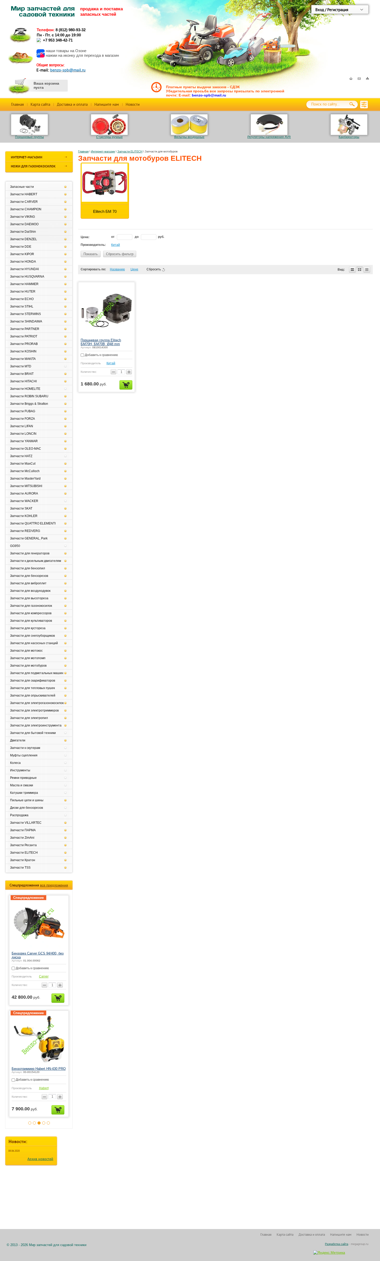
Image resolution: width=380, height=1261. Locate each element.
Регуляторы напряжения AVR (269, 137)
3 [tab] (39, 1126)
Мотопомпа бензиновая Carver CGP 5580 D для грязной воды (35, 955)
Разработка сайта (336, 1244)
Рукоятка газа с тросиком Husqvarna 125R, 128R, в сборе (36, 1070)
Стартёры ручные (109, 137)
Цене (134, 269)
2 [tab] (34, 1126)
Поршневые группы (29, 137)
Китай (115, 245)
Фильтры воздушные (189, 137)
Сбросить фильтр (119, 254)
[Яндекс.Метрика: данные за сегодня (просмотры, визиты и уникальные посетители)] (329, 1252)
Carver (44, 976)
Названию (117, 269)
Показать (90, 254)
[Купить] (125, 385)
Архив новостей (40, 1163)
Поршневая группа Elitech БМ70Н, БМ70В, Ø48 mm (101, 342)
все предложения (54, 885)
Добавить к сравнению (101, 355)
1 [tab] (29, 1126)
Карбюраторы (349, 137)
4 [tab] (43, 1126)
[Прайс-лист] (366, 269)
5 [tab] (48, 1126)
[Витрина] (359, 269)
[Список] (352, 269)
